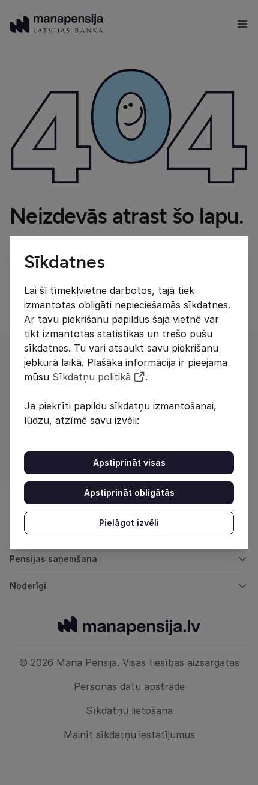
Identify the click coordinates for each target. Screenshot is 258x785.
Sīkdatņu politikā (91, 377)
